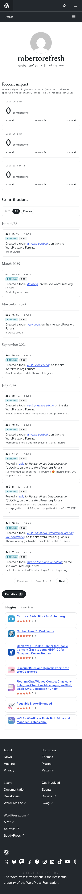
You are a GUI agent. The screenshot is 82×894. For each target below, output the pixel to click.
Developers (12, 796)
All (16, 211)
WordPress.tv (15, 803)
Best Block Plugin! (38, 365)
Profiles (8, 16)
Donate (49, 796)
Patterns (48, 770)
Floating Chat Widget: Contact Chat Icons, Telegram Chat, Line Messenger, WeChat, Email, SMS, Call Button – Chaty (44, 685)
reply (21, 463)
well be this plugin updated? (44, 562)
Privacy (9, 770)
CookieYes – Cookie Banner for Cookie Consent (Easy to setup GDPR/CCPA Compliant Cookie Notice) (42, 649)
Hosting (9, 764)
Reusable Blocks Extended (34, 703)
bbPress (11, 829)
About (8, 750)
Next (62, 581)
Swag (47, 803)
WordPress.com (17, 815)
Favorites (13, 594)
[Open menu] (76, 5)
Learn (8, 783)
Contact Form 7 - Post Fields (35, 631)
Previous (22, 581)
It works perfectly (38, 243)
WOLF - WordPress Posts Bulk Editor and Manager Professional (43, 720)
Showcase (49, 750)
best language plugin (40, 405)
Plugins (46, 764)
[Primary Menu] (73, 16)
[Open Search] (64, 5)
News (8, 757)
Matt (9, 822)
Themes (47, 757)
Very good (33, 324)
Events (46, 789)
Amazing (32, 284)
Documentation (14, 789)
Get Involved (51, 783)
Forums (27, 211)
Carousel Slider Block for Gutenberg (41, 616)
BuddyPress (14, 835)
